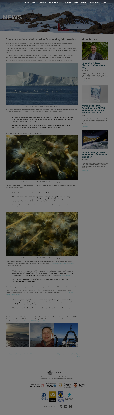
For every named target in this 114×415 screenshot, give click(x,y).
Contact (105, 2)
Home (27, 2)
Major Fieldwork (54, 2)
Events (83, 2)
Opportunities (94, 2)
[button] (110, 2)
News (76, 2)
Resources (67, 2)
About (34, 2)
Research (43, 2)
